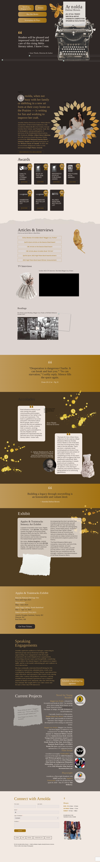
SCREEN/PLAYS (39, 837)
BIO (23, 837)
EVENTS (48, 837)
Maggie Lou (20, 91)
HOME (17, 837)
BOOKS (29, 837)
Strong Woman (67, 102)
